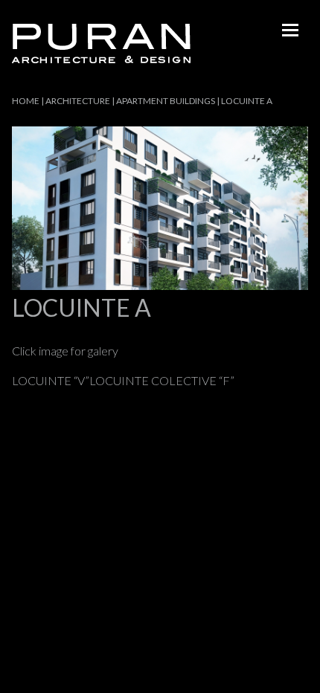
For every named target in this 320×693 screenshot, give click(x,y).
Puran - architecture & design (101, 43)
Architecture (77, 100)
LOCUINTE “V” (50, 380)
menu (290, 29)
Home (25, 100)
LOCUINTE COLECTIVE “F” (161, 380)
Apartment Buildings (165, 100)
